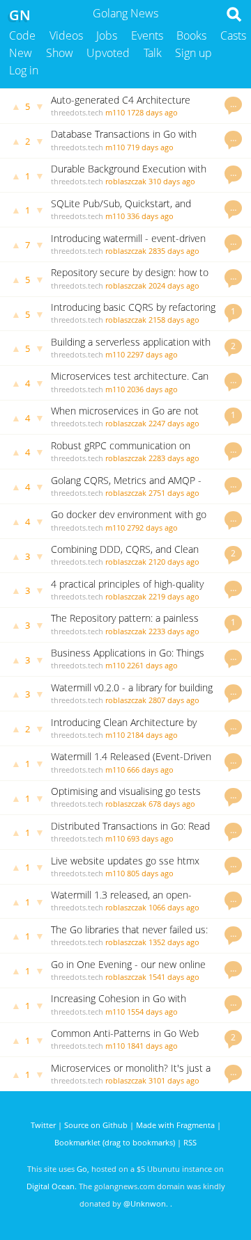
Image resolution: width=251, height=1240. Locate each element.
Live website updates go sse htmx (125, 860)
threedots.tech (77, 112)
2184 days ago (152, 735)
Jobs (106, 35)
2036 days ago (152, 389)
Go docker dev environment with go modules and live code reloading (128, 520)
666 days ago (150, 769)
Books (191, 35)
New (20, 53)
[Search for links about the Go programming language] (237, 18)
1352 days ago (174, 942)
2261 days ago (152, 665)
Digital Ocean (50, 1186)
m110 (115, 112)
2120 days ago (174, 561)
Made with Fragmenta (175, 1125)
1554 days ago (152, 1011)
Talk (153, 53)
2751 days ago (174, 493)
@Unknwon (144, 1203)
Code (22, 35)
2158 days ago (174, 319)
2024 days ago (174, 285)
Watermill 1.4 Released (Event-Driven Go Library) (131, 762)
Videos (66, 35)
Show (59, 53)
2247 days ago (174, 423)
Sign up (193, 53)
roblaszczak (125, 181)
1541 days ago (174, 977)
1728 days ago (152, 112)
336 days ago (150, 216)
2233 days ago (174, 631)
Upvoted (108, 53)
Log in (23, 70)
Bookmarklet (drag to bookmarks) (114, 1142)
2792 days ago (152, 527)
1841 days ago (152, 1045)
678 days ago (172, 803)
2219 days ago (174, 596)
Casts (233, 35)
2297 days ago (152, 354)
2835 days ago (174, 250)
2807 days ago (174, 700)
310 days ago (172, 181)
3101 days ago (174, 1080)
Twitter (43, 1125)
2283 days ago (174, 458)
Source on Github (96, 1125)
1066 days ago (174, 907)
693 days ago (150, 838)
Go (82, 1168)
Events (147, 35)
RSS (190, 1142)
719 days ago (150, 147)
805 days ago (150, 873)
